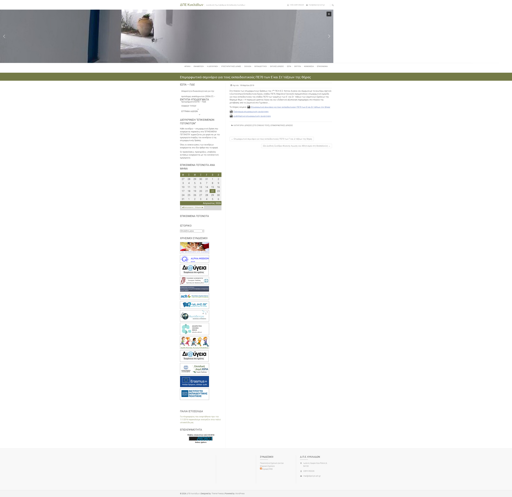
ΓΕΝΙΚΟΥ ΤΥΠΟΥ (188, 106)
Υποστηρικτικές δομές (231, 66)
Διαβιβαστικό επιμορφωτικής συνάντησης (252, 116)
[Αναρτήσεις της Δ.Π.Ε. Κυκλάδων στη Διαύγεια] (194, 265)
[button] (4, 36)
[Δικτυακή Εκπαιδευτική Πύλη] (194, 303)
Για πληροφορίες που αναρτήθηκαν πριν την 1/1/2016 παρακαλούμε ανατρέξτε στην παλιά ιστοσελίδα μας (200, 419)
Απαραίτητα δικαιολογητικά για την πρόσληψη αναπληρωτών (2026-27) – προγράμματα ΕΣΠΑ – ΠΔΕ (198, 92)
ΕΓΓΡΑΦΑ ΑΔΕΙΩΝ (189, 111)
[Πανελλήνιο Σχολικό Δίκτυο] (194, 294)
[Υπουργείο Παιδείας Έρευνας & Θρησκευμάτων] (194, 278)
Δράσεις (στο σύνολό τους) (257, 125)
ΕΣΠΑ (289, 66)
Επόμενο (198, 207)
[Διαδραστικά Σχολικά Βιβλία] (194, 324)
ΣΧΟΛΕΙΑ (247, 66)
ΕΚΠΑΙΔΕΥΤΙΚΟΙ (260, 66)
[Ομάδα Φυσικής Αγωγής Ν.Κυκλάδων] (194, 338)
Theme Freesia (218, 493)
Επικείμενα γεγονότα (194, 216)
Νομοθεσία (309, 66)
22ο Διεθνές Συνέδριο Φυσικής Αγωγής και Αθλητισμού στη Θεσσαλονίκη (296, 146)
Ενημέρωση (199, 66)
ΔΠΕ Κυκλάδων (191, 5)
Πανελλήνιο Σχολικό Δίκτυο (272, 463)
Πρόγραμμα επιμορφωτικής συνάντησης (251, 111)
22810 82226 (308, 471)
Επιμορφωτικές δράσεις (282, 125)
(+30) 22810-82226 (297, 5)
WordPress (240, 493)
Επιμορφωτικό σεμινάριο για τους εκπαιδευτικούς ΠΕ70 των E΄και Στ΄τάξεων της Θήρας (290, 107)
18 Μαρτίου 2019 (246, 85)
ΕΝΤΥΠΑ (297, 66)
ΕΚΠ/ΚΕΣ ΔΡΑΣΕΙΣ (277, 66)
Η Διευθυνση (212, 66)
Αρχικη (187, 66)
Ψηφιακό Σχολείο (267, 466)
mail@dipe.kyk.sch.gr (317, 5)
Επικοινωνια (322, 66)
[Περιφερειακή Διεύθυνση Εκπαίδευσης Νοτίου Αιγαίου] (194, 287)
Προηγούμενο (188, 207)
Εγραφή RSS (267, 469)
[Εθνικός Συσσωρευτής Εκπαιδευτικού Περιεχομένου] (194, 311)
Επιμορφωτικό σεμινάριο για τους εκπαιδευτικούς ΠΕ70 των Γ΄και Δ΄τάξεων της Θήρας (271, 139)
